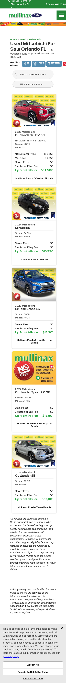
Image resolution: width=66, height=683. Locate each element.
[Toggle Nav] (61, 15)
